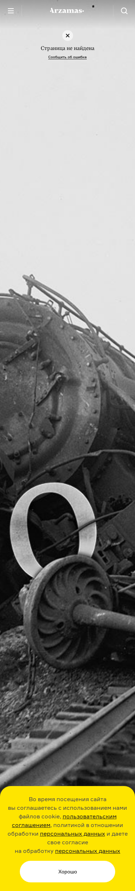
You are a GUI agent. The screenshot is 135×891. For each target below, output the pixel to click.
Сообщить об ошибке (67, 57)
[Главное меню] (11, 11)
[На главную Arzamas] (67, 11)
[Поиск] (124, 11)
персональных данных (72, 833)
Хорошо (67, 871)
